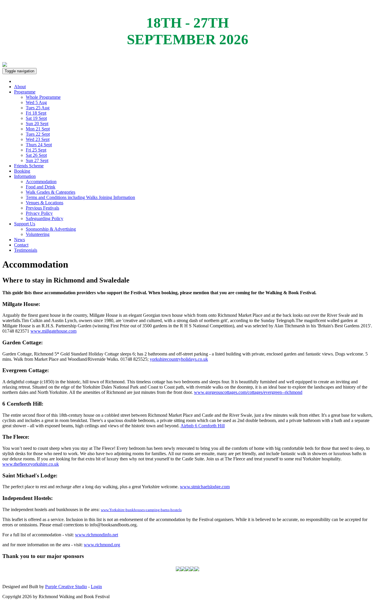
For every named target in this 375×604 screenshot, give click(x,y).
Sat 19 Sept (36, 118)
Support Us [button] (24, 223)
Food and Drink (40, 186)
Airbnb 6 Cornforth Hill (202, 425)
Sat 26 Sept (36, 155)
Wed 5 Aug (36, 102)
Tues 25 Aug (38, 107)
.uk (205, 359)
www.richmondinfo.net (96, 534)
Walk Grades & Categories (50, 192)
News (19, 239)
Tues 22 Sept (38, 134)
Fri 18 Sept (36, 112)
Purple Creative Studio (66, 586)
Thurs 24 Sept (39, 144)
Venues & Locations (44, 202)
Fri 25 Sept (36, 149)
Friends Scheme (29, 165)
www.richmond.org (102, 544)
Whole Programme (43, 97)
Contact (21, 244)
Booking (22, 171)
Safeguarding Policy (44, 218)
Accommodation (41, 181)
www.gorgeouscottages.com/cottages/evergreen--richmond (248, 392)
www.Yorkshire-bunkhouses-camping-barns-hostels (141, 510)
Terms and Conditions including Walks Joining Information (80, 197)
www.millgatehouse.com (53, 331)
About (20, 86)
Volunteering (38, 234)
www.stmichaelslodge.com (205, 486)
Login (96, 586)
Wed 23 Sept (38, 139)
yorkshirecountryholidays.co (176, 359)
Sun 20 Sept (37, 123)
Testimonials (25, 250)
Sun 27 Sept (37, 160)
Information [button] (25, 176)
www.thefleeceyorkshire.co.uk (30, 464)
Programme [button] (24, 91)
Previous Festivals (42, 207)
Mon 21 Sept (38, 128)
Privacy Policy (39, 213)
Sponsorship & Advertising (51, 229)
